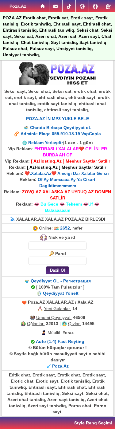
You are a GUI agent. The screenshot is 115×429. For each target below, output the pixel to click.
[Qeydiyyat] (108, 6)
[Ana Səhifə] (42, 6)
